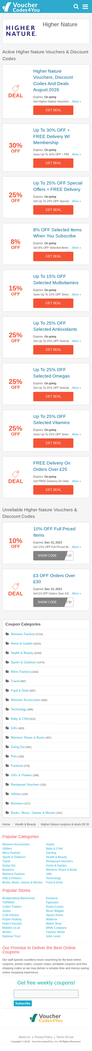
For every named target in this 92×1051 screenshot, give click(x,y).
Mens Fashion (20, 671)
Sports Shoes (54, 915)
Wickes (7, 932)
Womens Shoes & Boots (28, 737)
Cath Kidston (10, 915)
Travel (15, 681)
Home (6, 824)
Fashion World (55, 932)
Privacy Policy (43, 1037)
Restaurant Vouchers (25, 784)
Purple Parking (11, 919)
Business (17, 803)
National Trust (11, 936)
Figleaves (52, 902)
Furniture (17, 766)
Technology (18, 709)
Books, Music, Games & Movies (33, 813)
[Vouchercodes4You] (46, 1018)
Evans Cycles (54, 906)
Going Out (18, 747)
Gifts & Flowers (21, 775)
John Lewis (53, 936)
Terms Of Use (65, 1037)
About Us (24, 1037)
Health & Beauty (22, 653)
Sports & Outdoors (23, 662)
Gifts (14, 728)
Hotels (50, 844)
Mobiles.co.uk (11, 927)
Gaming (51, 852)
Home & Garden (22, 643)
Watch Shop (54, 923)
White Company (56, 927)
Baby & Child (20, 718)
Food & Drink (20, 690)
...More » (75, 101)
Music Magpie (55, 911)
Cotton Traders (11, 906)
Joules (6, 911)
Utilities (16, 794)
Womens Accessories (26, 700)
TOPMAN (8, 902)
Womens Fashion (23, 634)
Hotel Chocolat (11, 923)
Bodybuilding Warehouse (18, 898)
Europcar (52, 898)
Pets (14, 756)
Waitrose (51, 919)
